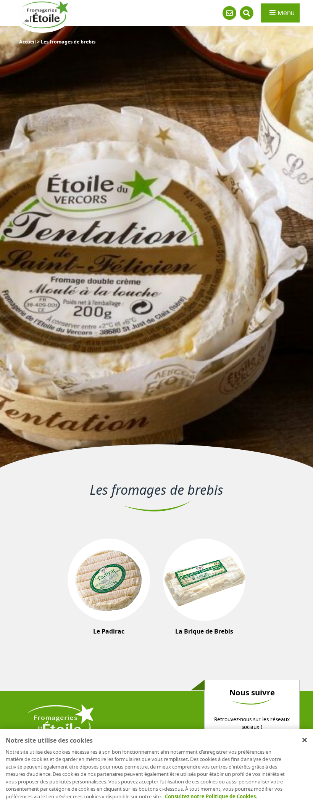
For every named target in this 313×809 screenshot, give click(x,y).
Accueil (27, 42)
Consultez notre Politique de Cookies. (211, 796)
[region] (156, 769)
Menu (285, 13)
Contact (229, 13)
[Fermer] (304, 740)
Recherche (246, 13)
